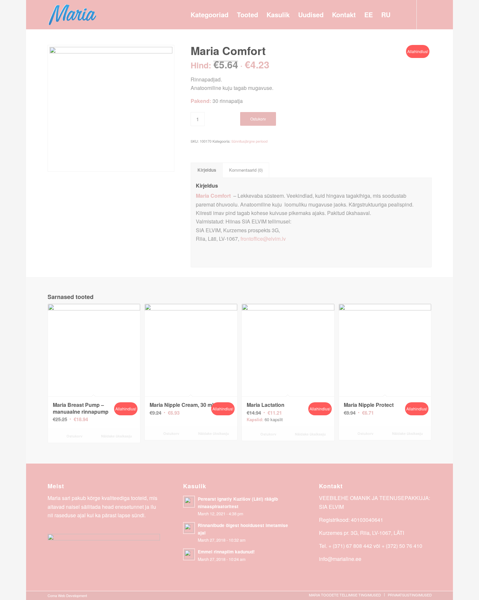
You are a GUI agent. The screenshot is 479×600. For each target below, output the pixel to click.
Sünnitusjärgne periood (249, 141)
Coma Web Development (67, 595)
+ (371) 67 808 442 (350, 546)
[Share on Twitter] (282, 252)
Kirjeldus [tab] (206, 170)
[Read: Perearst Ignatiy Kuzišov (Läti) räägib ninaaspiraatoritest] (189, 501)
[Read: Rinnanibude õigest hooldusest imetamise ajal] (189, 528)
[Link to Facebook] (427, 14)
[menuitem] (209, 14)
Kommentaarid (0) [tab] (246, 170)
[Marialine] (72, 14)
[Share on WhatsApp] (398, 252)
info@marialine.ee (340, 559)
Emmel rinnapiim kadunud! (226, 552)
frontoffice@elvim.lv (263, 238)
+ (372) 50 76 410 (402, 546)
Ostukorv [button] (73, 436)
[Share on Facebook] (225, 252)
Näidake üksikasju (116, 436)
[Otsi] (401, 14)
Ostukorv (258, 118)
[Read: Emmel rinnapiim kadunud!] (189, 554)
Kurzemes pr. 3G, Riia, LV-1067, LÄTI (361, 532)
